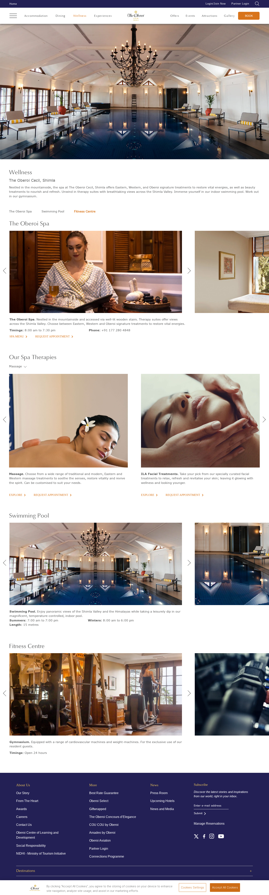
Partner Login (240, 3)
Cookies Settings (192, 887)
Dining (60, 16)
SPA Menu (16, 336)
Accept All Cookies (225, 887)
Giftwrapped (97, 809)
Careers (21, 817)
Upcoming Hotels (162, 801)
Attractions (209, 16)
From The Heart (27, 801)
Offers (174, 16)
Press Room (159, 793)
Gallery (229, 16)
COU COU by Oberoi (104, 824)
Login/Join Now (216, 3)
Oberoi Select (98, 801)
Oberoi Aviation (100, 840)
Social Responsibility (31, 845)
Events (190, 16)
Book (249, 15)
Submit (198, 813)
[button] (188, 269)
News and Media (162, 809)
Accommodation (36, 16)
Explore (15, 494)
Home (13, 3)
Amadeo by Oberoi (102, 832)
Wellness (79, 16)
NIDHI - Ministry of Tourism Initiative (41, 853)
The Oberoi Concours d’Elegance (112, 817)
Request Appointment (52, 336)
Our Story (22, 793)
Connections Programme (106, 856)
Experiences (103, 16)
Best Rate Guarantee (104, 793)
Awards (21, 809)
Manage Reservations (209, 823)
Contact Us (24, 824)
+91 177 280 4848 (115, 330)
